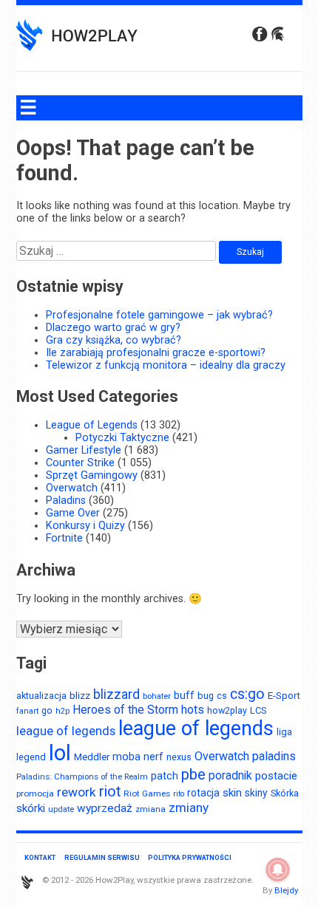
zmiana (150, 809)
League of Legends (92, 425)
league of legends (65, 731)
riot (110, 791)
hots (192, 710)
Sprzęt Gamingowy (92, 475)
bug (205, 695)
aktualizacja (41, 695)
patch (164, 776)
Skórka (285, 793)
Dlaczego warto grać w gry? (113, 327)
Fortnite (64, 538)
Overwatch (72, 488)
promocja (35, 793)
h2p (62, 711)
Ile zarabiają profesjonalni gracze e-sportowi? (155, 353)
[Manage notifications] (278, 869)
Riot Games (147, 793)
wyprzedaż (104, 808)
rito (178, 794)
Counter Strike (80, 463)
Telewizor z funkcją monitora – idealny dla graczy (165, 365)
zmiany (189, 807)
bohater (157, 696)
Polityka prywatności (189, 857)
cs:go (247, 694)
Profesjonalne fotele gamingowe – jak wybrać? (159, 315)
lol (60, 752)
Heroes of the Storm (125, 710)
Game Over (73, 513)
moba (126, 756)
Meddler (91, 756)
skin (232, 792)
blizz (80, 695)
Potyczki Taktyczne (122, 437)
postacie (276, 775)
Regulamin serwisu (102, 857)
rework (76, 792)
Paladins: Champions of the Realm (82, 776)
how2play (227, 710)
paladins (274, 756)
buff (184, 695)
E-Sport (284, 695)
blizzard (116, 694)
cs (222, 696)
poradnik (230, 775)
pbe (193, 774)
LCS (258, 710)
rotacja (203, 793)
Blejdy (286, 890)
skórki (30, 808)
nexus (179, 756)
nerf (153, 756)
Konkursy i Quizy (85, 525)
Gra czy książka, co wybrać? (113, 340)
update (61, 809)
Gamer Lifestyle (83, 450)
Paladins (66, 500)
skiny (256, 793)
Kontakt (39, 857)
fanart (27, 711)
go (47, 710)
